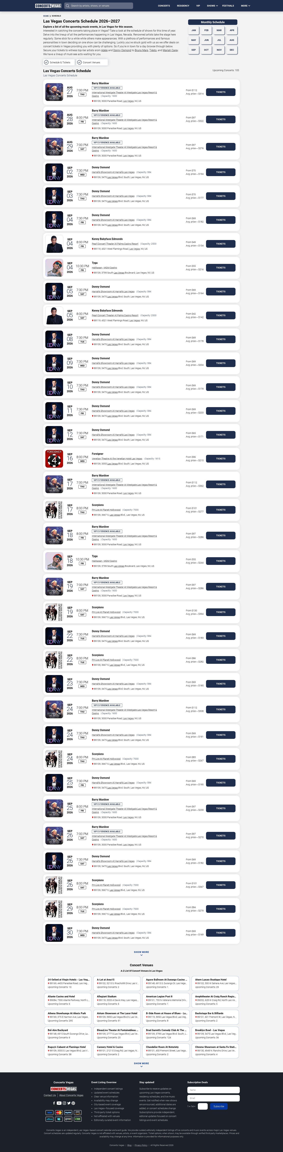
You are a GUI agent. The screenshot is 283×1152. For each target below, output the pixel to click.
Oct (206, 50)
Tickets (221, 92)
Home (46, 16)
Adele (104, 50)
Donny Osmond (122, 50)
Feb (206, 30)
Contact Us (50, 1095)
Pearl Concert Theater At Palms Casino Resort (115, 243)
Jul (219, 40)
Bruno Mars (141, 50)
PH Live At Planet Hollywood (106, 509)
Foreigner (97, 453)
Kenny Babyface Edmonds (107, 239)
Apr (232, 30)
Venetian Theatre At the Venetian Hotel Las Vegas (117, 458)
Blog (129, 1145)
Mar (219, 30)
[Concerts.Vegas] (63, 1089)
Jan (193, 30)
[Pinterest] (73, 1103)
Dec (232, 50)
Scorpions (98, 505)
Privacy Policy (141, 1145)
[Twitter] (69, 1103)
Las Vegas (128, 101)
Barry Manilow (100, 83)
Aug (232, 40)
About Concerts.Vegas (71, 1095)
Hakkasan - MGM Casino (104, 267)
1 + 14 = (191, 1106)
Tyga (95, 262)
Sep (193, 50)
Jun (206, 40)
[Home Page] (48, 5)
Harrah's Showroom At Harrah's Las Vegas (113, 172)
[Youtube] (59, 1103)
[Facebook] (54, 1103)
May (193, 40)
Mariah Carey (170, 50)
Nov (219, 50)
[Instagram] (64, 1103)
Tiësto (153, 50)
